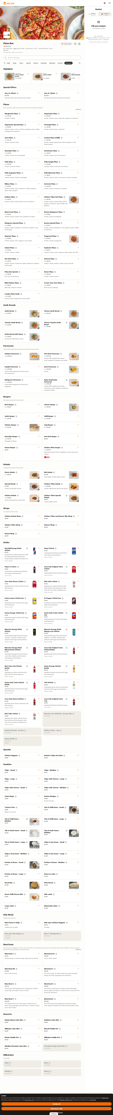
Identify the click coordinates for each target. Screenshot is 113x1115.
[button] (7, 3)
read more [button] (78, 109)
